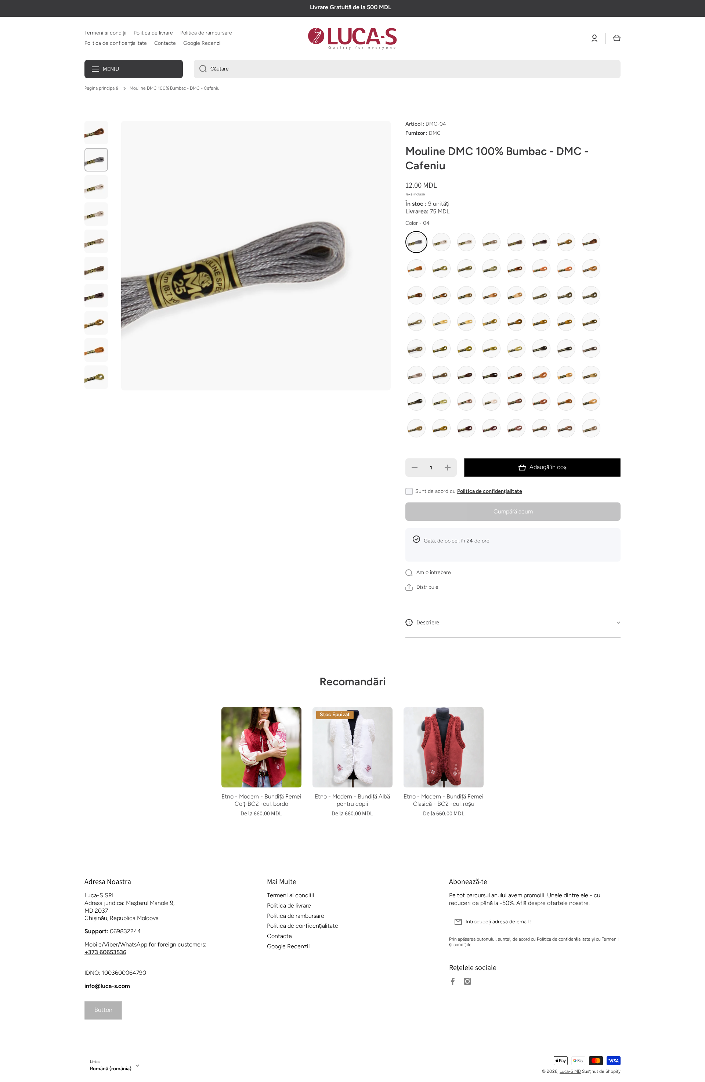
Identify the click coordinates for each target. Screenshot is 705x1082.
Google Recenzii (288, 946)
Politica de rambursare (295, 915)
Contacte (279, 936)
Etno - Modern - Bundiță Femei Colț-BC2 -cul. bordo (261, 800)
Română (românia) (110, 1068)
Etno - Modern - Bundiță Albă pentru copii (352, 800)
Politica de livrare (289, 905)
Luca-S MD (570, 1071)
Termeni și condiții (290, 895)
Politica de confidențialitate (489, 491)
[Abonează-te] (611, 922)
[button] (617, 38)
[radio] (416, 242)
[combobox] (407, 69)
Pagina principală (101, 88)
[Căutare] (200, 69)
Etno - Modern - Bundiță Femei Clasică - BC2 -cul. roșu (444, 800)
